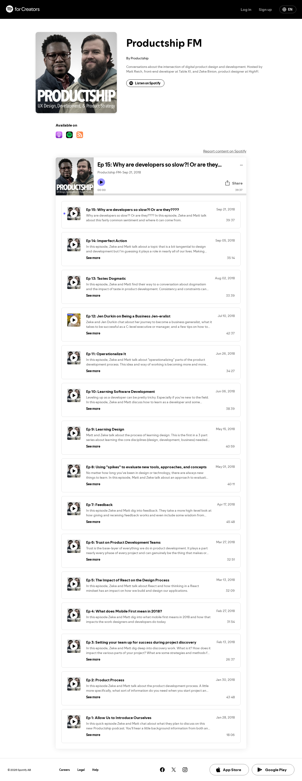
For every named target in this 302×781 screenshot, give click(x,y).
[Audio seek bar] (170, 194)
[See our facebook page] (162, 770)
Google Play (276, 769)
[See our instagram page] (185, 770)
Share (237, 183)
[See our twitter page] (173, 770)
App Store (232, 769)
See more (93, 257)
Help (95, 770)
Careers (64, 770)
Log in (246, 9)
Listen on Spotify (147, 83)
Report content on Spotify (224, 151)
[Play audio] (241, 164)
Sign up (265, 9)
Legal (81, 770)
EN (290, 9)
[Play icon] (101, 182)
